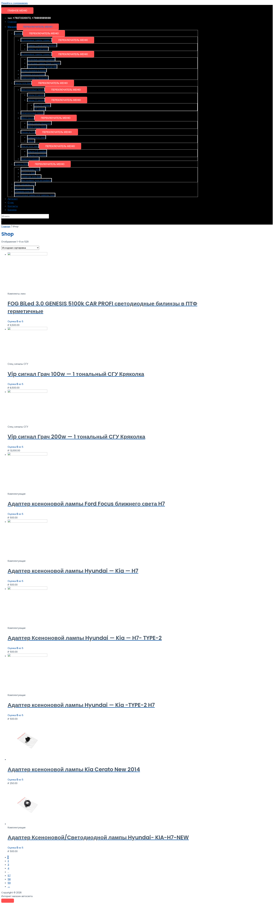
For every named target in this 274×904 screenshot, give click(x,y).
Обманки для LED (24, 191)
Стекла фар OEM (30, 169)
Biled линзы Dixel (37, 126)
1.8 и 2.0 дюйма (42, 105)
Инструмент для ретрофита (36, 180)
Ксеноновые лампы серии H (36, 40)
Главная (12, 21)
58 (9, 879)
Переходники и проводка (34, 77)
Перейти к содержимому (14, 3)
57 (9, 875)
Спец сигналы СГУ (25, 184)
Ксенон (18, 33)
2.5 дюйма (39, 109)
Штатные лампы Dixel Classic (44, 63)
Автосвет (13, 198)
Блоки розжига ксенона (33, 70)
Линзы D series (36, 95)
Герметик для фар (31, 176)
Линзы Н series (36, 100)
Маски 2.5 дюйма (37, 151)
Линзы (31, 141)
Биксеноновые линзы (32, 89)
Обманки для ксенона (33, 74)
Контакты (13, 206)
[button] (38, 26)
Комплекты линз (37, 137)
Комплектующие (30, 158)
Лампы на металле (38, 49)
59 (9, 882)
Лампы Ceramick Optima (42, 45)
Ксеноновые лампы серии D (36, 54)
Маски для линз (30, 146)
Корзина (12, 209)
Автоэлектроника (24, 187)
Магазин (12, 26)
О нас (11, 202)
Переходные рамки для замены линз (35, 195)
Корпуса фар (28, 173)
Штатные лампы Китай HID (42, 66)
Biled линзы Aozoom (39, 123)
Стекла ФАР (21, 164)
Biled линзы (27, 118)
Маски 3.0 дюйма (37, 155)
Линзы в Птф (28, 132)
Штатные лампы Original (41, 59)
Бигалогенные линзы (32, 113)
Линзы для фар (23, 83)
